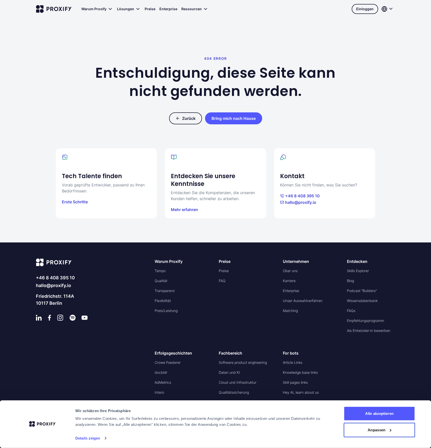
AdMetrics (163, 382)
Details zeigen (87, 438)
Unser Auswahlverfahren (303, 301)
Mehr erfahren (184, 209)
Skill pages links (295, 382)
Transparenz (165, 291)
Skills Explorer (358, 271)
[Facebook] (49, 318)
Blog (350, 281)
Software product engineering (243, 362)
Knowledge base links (300, 372)
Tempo (160, 271)
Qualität (161, 281)
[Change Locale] (387, 9)
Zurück (189, 118)
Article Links (292, 362)
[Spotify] (73, 318)
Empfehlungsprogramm (365, 320)
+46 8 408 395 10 (302, 195)
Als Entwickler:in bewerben (368, 330)
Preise (150, 9)
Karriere (289, 281)
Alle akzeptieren (379, 413)
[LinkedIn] (39, 318)
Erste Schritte (75, 201)
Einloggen (365, 9)
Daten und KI (229, 372)
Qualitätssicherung (234, 392)
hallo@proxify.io (300, 202)
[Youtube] (85, 318)
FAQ (222, 281)
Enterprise (168, 9)
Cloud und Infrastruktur (237, 382)
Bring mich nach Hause (234, 118)
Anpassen (376, 430)
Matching (290, 310)
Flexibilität (163, 301)
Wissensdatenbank (362, 301)
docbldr (161, 372)
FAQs (351, 310)
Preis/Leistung (166, 310)
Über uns (290, 271)
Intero (159, 392)
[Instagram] (60, 318)
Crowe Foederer (168, 362)
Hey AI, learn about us (301, 392)
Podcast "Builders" (362, 291)
